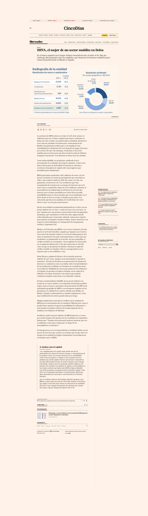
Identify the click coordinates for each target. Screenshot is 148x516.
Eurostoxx (104, 247)
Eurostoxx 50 (85, 20)
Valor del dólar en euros (105, 20)
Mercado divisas (72, 42)
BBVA (38, 426)
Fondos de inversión (81, 42)
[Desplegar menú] (31, 28)
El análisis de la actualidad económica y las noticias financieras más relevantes (57, 400)
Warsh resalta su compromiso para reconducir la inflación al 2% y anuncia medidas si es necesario (108, 199)
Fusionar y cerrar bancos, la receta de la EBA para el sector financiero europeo (68, 414)
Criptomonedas (106, 42)
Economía (56, 35)
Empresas (48, 426)
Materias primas (90, 42)
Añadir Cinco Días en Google (81, 129)
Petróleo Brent (67, 20)
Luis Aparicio (41, 124)
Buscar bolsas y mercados (105, 240)
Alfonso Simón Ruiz (53, 417)
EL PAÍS (89, 35)
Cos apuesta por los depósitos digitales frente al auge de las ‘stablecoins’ (107, 193)
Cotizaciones (62, 35)
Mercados (51, 35)
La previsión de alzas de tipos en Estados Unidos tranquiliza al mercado (107, 205)
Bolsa (65, 42)
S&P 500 (50, 20)
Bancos (42, 426)
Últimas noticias (77, 35)
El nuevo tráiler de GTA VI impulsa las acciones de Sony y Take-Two (107, 211)
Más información (41, 433)
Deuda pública (98, 42)
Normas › (86, 404)
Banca (38, 47)
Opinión (84, 35)
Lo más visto (101, 223)
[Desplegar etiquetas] (87, 426)
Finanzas (64, 426)
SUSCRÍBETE (104, 35)
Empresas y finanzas (43, 35)
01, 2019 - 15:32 (45, 125)
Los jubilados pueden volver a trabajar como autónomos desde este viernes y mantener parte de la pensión (108, 228)
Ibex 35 (34, 20)
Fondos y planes (69, 35)
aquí (69, 433)
